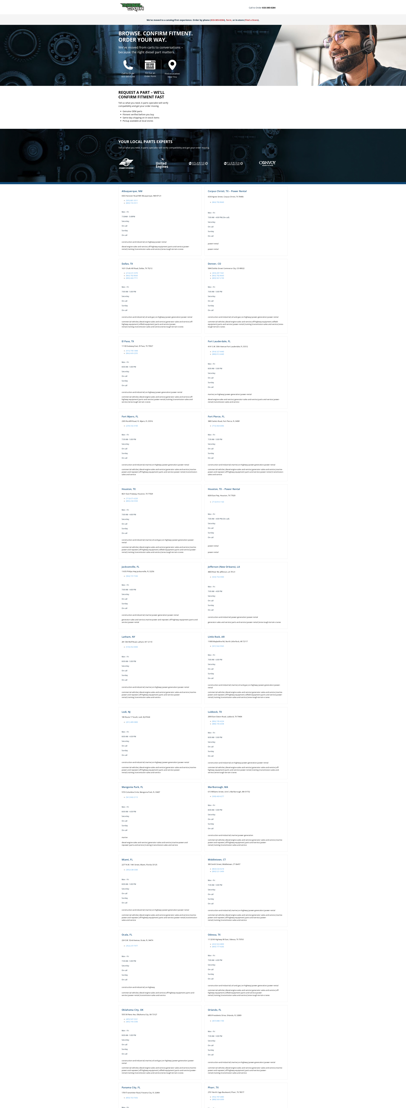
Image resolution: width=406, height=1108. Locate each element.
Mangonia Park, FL (132, 787)
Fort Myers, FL (130, 416)
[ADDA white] (198, 160)
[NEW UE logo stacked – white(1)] (161, 156)
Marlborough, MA (218, 787)
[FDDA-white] (233, 160)
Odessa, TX (214, 934)
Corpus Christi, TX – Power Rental (227, 191)
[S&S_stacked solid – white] (126, 158)
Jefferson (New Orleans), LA (224, 566)
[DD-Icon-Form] (150, 61)
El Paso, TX (128, 341)
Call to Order (128, 73)
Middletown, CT (217, 859)
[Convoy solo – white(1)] (267, 160)
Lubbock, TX (215, 711)
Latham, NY (128, 636)
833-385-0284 (128, 76)
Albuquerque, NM (132, 191)
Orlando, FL (214, 1009)
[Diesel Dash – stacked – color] (132, 4)
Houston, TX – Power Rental (224, 489)
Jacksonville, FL (130, 566)
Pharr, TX (213, 1087)
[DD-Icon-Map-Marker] (172, 60)
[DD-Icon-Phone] (128, 61)
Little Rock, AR (216, 636)
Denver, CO (214, 263)
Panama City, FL (131, 1087)
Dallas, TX (127, 263)
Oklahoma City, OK (132, 1009)
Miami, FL (127, 859)
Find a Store (251, 20)
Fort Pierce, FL (216, 416)
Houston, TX (129, 489)
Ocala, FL (127, 934)
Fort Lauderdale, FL (219, 341)
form (228, 20)
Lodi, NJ (126, 711)
